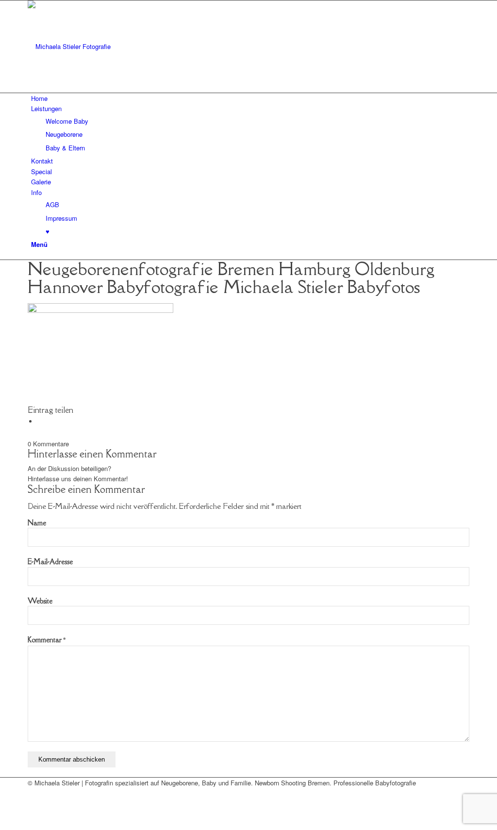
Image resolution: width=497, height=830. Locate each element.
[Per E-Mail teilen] (39, 421)
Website (40, 600)
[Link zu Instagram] (33, 804)
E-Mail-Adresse (50, 561)
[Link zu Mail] (33, 792)
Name (37, 522)
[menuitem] (250, 98)
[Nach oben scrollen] (2, 824)
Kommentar (47, 639)
